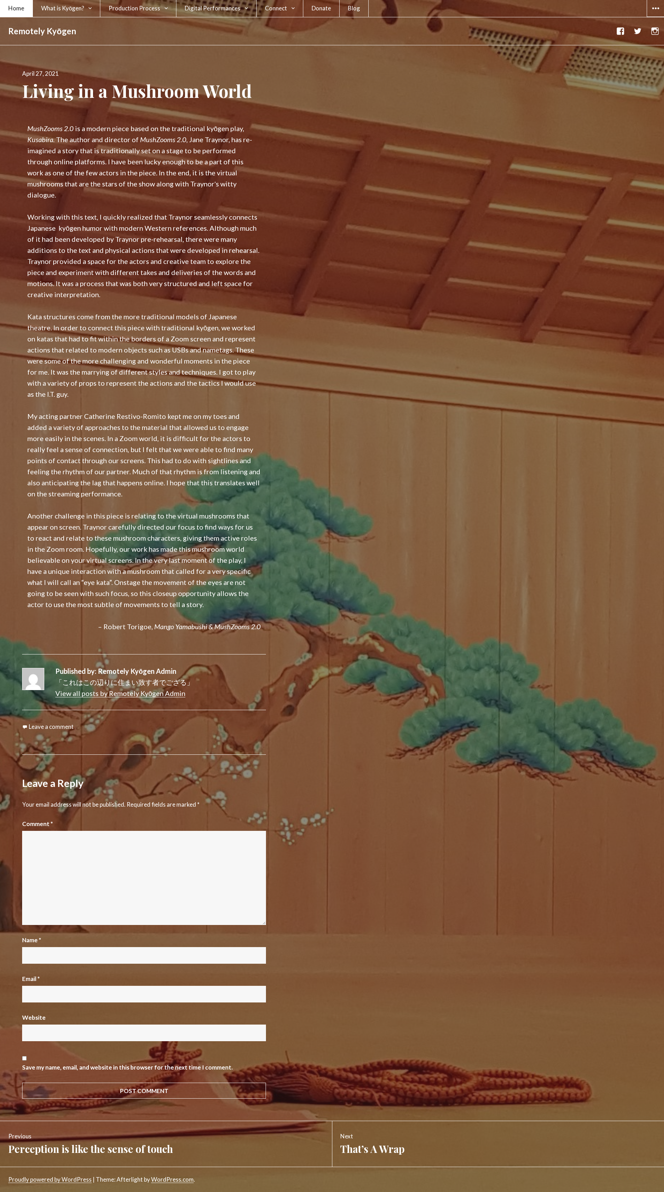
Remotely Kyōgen (42, 31)
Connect (276, 8)
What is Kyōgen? (62, 8)
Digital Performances (212, 8)
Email (31, 978)
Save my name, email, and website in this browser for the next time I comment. (127, 1067)
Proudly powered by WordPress (50, 1179)
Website (34, 1017)
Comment (37, 823)
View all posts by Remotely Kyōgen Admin (120, 693)
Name (31, 940)
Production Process (134, 8)
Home (16, 8)
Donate (321, 8)
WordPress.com (172, 1179)
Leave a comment (51, 726)
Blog (354, 8)
